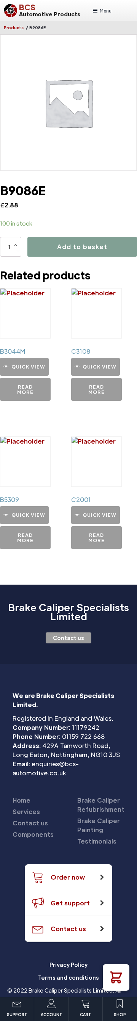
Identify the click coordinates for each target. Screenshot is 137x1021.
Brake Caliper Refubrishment (100, 804)
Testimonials (96, 841)
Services (26, 812)
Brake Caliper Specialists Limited (68, 612)
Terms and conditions (68, 977)
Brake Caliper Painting (98, 825)
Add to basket (82, 247)
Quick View (28, 367)
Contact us (68, 637)
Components (33, 834)
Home (21, 800)
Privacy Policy (68, 964)
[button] (116, 977)
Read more (25, 389)
